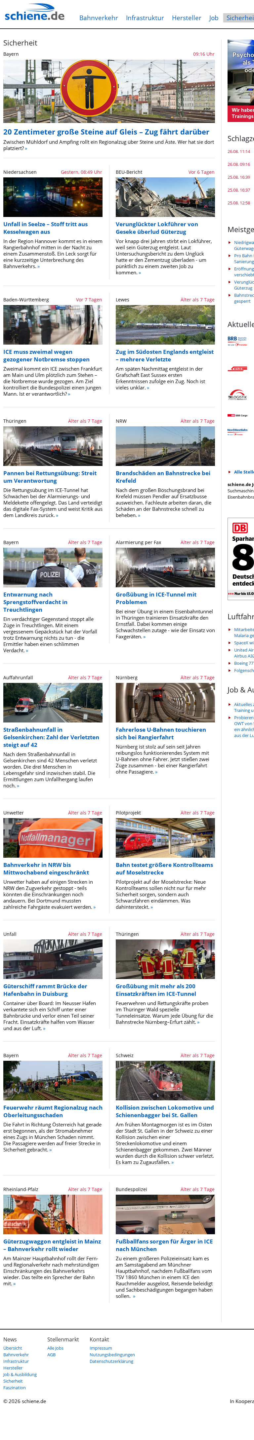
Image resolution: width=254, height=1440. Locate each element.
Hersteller (186, 18)
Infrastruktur (145, 18)
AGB (51, 1355)
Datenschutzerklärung (111, 1361)
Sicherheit (13, 1381)
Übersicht (12, 1348)
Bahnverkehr (98, 18)
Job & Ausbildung (20, 1374)
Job (214, 18)
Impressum (101, 1348)
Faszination (14, 1388)
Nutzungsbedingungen (112, 1355)
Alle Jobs (55, 1348)
